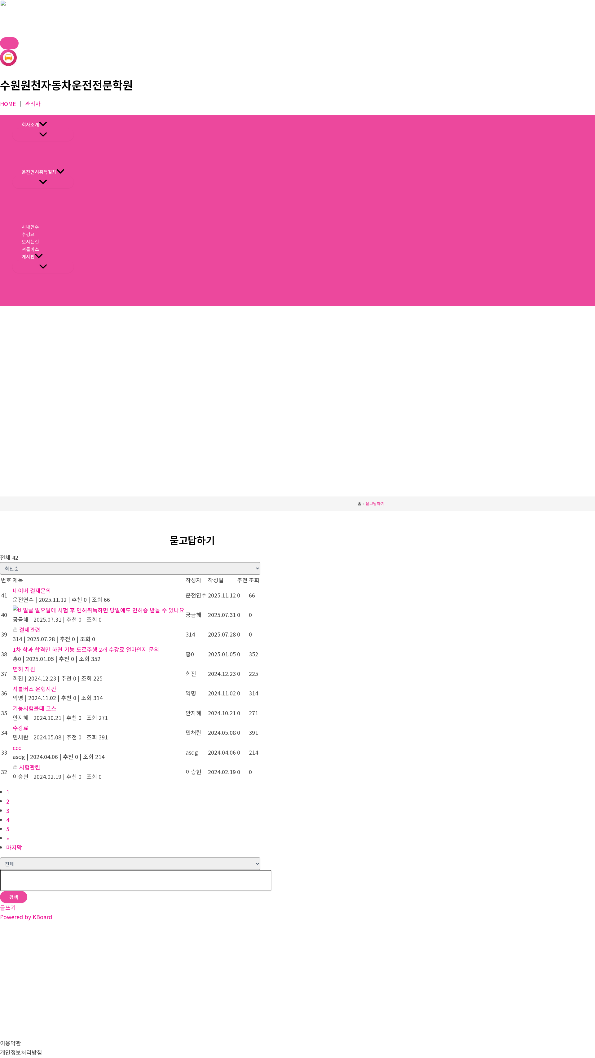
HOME (8, 103)
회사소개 (30, 124)
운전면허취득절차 (39, 172)
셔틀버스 (30, 249)
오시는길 (30, 241)
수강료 (28, 234)
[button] (43, 124)
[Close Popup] (9, 43)
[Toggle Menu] (43, 134)
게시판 (28, 256)
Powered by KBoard (26, 917)
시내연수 (30, 226)
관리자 (33, 103)
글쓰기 (8, 907)
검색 (13, 897)
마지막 (14, 847)
